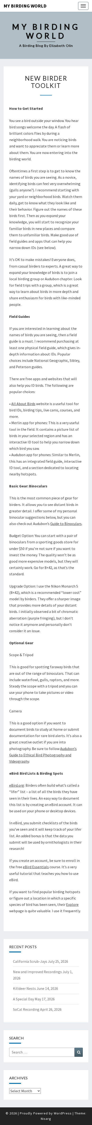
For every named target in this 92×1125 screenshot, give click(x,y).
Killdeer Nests (24, 988)
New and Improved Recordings (37, 971)
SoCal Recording (26, 1009)
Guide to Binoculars (66, 523)
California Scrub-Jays (30, 961)
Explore (72, 904)
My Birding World (25, 6)
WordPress (63, 1113)
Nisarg (46, 1119)
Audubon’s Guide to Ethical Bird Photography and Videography (43, 755)
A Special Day (23, 999)
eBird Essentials (36, 866)
